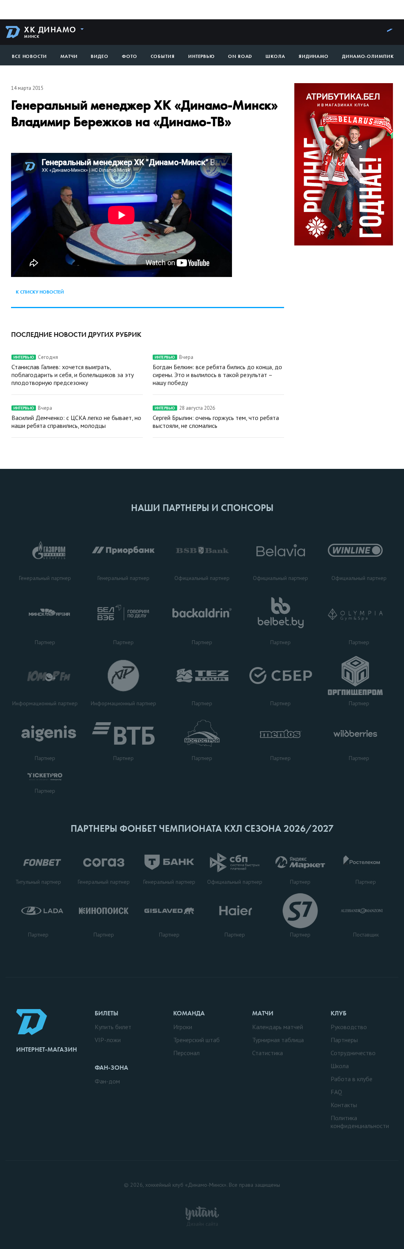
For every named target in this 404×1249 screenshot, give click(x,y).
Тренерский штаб (196, 1040)
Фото (129, 56)
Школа (275, 56)
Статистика (267, 1053)
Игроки (182, 1027)
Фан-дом (107, 1081)
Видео (99, 56)
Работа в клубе (351, 1079)
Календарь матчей (277, 1027)
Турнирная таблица (278, 1040)
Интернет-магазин (46, 1049)
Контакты (344, 1105)
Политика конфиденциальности (360, 1122)
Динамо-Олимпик (368, 56)
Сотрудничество (353, 1053)
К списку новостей (40, 292)
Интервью (201, 56)
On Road (240, 56)
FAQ (336, 1092)
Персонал (186, 1053)
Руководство (349, 1027)
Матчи (69, 56)
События (163, 56)
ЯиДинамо (314, 56)
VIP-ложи (108, 1040)
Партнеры (344, 1040)
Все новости (29, 56)
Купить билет (113, 1027)
